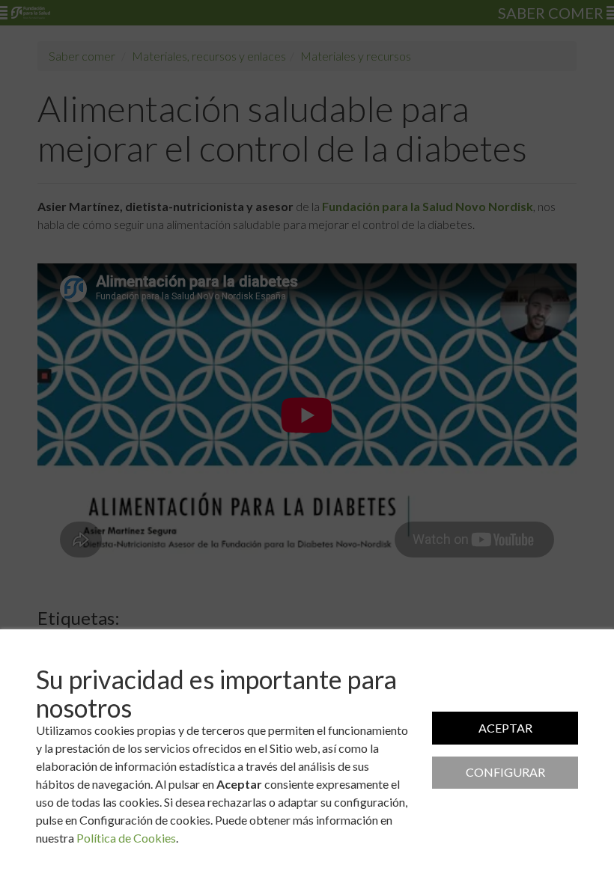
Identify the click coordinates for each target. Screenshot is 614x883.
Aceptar (505, 728)
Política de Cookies (126, 838)
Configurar (505, 772)
